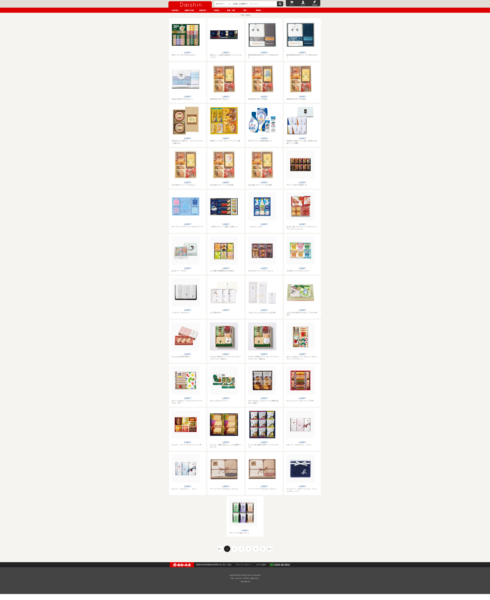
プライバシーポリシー (243, 565)
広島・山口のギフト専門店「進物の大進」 (245, 578)
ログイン (303, 5)
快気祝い (217, 10)
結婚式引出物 (189, 10)
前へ (220, 549)
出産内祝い (175, 10)
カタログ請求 (261, 565)
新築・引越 (231, 10)
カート (291, 5)
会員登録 (314, 5)
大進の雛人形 (245, 581)
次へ (270, 549)
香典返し (259, 10)
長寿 (244, 10)
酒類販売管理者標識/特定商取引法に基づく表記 (213, 565)
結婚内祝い (203, 10)
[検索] (280, 3)
